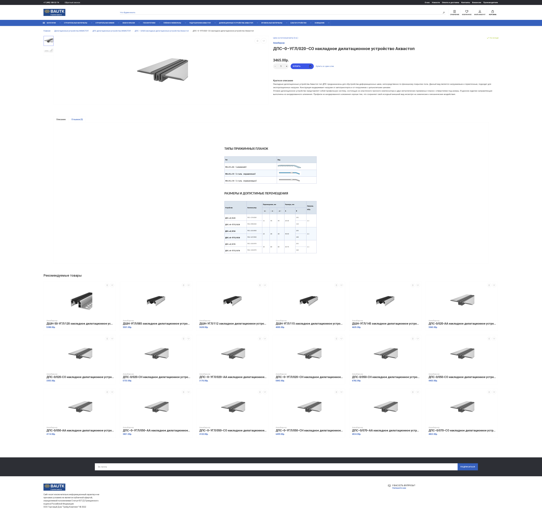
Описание (61, 119)
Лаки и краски (128, 23)
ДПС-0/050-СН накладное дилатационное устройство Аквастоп (386, 377)
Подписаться (467, 467)
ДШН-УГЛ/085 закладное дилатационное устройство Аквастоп (157, 323)
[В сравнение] (257, 41)
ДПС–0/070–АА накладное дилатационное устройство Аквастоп (386, 430)
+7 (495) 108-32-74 (51, 2)
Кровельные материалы (271, 23)
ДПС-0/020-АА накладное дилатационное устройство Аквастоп (462, 323)
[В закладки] (264, 41)
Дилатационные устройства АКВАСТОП (236, 23)
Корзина (492, 15)
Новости (436, 2)
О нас (427, 2)
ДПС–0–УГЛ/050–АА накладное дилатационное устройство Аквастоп (157, 430)
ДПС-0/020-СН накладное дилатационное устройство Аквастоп (157, 377)
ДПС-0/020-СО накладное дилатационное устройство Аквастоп (80, 377)
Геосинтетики (149, 23)
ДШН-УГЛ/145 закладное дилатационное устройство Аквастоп (386, 323)
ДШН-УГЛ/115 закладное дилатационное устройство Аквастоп (309, 323)
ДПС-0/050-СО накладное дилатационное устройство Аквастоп (462, 377)
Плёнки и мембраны (172, 23)
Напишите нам (399, 488)
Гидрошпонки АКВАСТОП (200, 23)
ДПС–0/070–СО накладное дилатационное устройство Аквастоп (462, 430)
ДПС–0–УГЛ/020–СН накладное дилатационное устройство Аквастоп (309, 377)
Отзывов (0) (77, 119)
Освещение (319, 23)
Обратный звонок (72, 2)
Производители (490, 2)
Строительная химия (104, 23)
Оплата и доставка (450, 2)
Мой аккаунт (479, 15)
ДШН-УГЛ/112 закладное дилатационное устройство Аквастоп (233, 323)
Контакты (465, 2)
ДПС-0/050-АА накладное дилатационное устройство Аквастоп (80, 430)
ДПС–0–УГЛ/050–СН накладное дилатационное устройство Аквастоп (309, 430)
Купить (296, 66)
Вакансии (476, 2)
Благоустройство (298, 23)
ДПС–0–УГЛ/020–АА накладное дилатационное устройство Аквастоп (233, 377)
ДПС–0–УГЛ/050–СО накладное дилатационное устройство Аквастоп (233, 430)
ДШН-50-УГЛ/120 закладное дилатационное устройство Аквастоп (80, 323)
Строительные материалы (75, 23)
